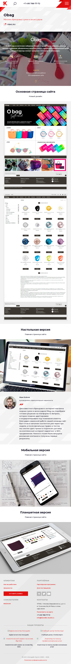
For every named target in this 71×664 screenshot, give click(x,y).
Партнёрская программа (46, 584)
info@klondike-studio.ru (45, 618)
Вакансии (7, 603)
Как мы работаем (10, 584)
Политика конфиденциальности (35, 660)
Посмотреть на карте (45, 612)
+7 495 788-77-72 (31, 3)
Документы (8, 588)
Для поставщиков (43, 588)
